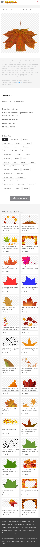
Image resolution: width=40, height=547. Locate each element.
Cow (33, 524)
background (20, 173)
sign (15, 162)
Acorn (9, 521)
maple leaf (7, 143)
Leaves (19, 521)
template (14, 151)
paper (23, 162)
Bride (17, 527)
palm (5, 151)
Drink (23, 533)
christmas (15, 166)
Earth (33, 521)
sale (23, 151)
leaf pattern (15, 139)
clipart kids (21, 184)
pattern (16, 147)
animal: (4, 524)
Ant (9, 524)
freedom (7, 158)
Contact (22, 541)
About (3, 541)
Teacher (15, 530)
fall (5, 139)
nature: (4, 521)
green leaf (7, 188)
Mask (9, 527)
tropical (27, 143)
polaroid (16, 169)
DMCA (28, 541)
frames (31, 184)
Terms (8, 541)
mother (26, 527)
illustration (26, 147)
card (24, 166)
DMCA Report (8, 95)
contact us (19, 82)
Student (10, 530)
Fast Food (28, 533)
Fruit (34, 533)
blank (6, 166)
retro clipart (20, 177)
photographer (8, 181)
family (21, 527)
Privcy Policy (15, 541)
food (25, 158)
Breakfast (9, 533)
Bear (12, 524)
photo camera (8, 184)
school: (4, 530)
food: (4, 533)
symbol (18, 143)
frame (28, 154)
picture (17, 158)
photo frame (8, 173)
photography (8, 154)
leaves (19, 181)
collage (6, 147)
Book (20, 530)
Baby (13, 527)
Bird (16, 524)
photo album (8, 177)
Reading (31, 530)
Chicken (29, 524)
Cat (24, 524)
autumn (19, 154)
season (32, 162)
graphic (6, 169)
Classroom (25, 530)
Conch (29, 521)
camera (25, 139)
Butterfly (20, 524)
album (18, 188)
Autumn (14, 521)
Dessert (19, 533)
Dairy (14, 533)
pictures (6, 162)
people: (4, 527)
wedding (26, 169)
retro (26, 188)
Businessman (32, 527)
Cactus (24, 521)
